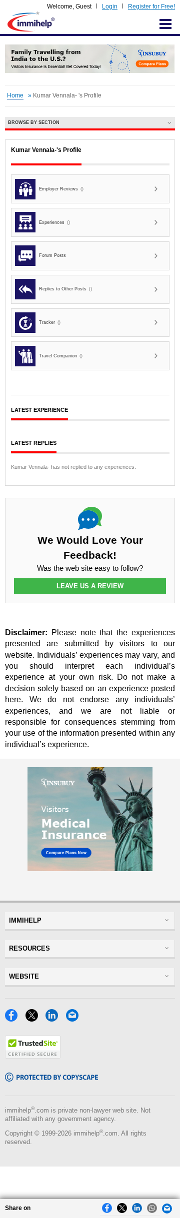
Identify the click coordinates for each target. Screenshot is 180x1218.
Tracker (49, 322)
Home (15, 95)
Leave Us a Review (90, 586)
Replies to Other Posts (65, 288)
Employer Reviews (61, 188)
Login (110, 6)
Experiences (54, 222)
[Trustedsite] (32, 1056)
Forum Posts (52, 255)
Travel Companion (60, 355)
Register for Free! (151, 6)
